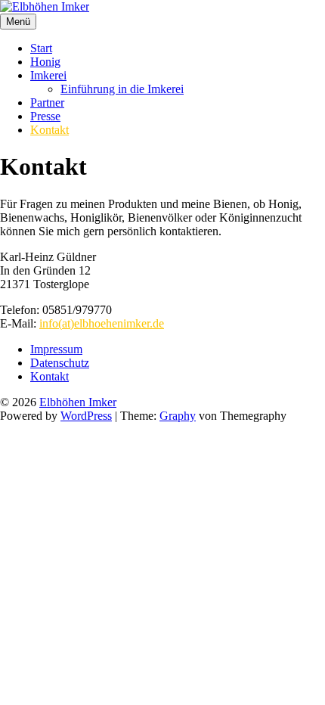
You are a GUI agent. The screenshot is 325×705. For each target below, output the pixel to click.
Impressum (56, 349)
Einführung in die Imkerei (122, 88)
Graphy (177, 415)
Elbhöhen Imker (77, 402)
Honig (45, 61)
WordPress (86, 415)
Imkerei (48, 75)
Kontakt (49, 129)
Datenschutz (59, 362)
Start (41, 48)
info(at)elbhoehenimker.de (101, 323)
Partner (47, 102)
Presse (45, 116)
